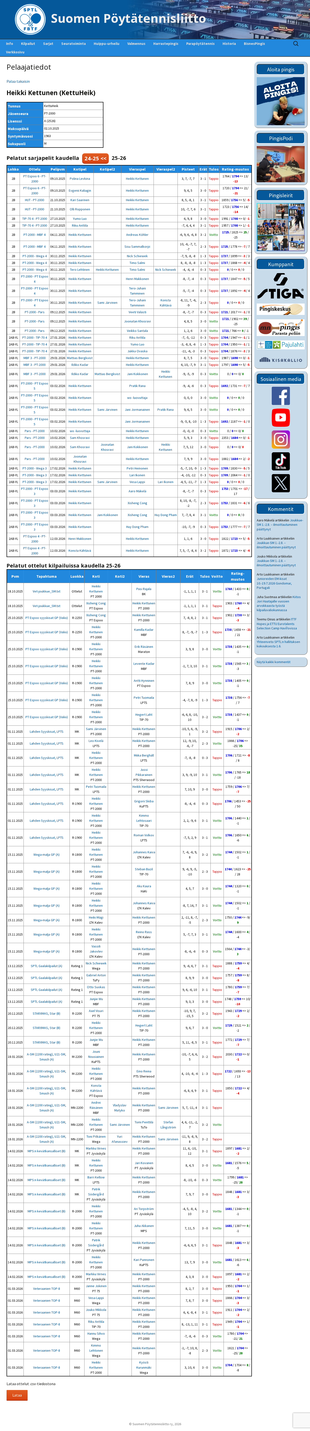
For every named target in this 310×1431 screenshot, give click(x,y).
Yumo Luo (80, 218)
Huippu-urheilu (106, 43)
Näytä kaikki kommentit (273, 662)
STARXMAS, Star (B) (46, 1013)
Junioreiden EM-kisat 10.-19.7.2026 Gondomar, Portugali (274, 583)
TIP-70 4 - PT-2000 (34, 218)
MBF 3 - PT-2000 (34, 358)
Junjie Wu (96, 999)
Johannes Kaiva (144, 852)
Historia (229, 43)
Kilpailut (28, 43)
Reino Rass (144, 932)
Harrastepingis (165, 43)
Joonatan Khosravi (137, 321)
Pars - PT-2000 (35, 431)
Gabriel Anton (96, 975)
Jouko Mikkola (96, 1310)
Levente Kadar (144, 663)
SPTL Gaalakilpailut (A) (46, 966)
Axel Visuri (96, 1011)
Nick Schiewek (137, 256)
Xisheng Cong (137, 503)
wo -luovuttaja (137, 397)
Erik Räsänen (144, 646)
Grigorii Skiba (144, 801)
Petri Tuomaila (144, 697)
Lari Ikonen (137, 475)
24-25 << (95, 158)
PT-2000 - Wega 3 (35, 468)
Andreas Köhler (137, 234)
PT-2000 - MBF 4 (34, 234)
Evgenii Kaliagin (80, 190)
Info (9, 43)
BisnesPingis (254, 43)
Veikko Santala (137, 331)
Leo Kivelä (96, 741)
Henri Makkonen (137, 279)
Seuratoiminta (73, 43)
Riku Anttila (80, 225)
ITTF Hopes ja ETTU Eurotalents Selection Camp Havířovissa (277, 623)
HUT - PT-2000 (34, 200)
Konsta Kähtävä (80, 550)
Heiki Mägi (96, 917)
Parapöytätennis (200, 43)
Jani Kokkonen (137, 374)
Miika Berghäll (144, 755)
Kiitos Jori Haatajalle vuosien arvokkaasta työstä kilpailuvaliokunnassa (279, 603)
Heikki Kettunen (137, 178)
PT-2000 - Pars (35, 312)
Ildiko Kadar (79, 364)
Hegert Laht (143, 714)
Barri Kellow (96, 1177)
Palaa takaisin (18, 81)
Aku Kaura (144, 886)
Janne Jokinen (96, 1286)
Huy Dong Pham (166, 515)
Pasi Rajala (143, 589)
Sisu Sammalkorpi (137, 246)
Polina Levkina (80, 178)
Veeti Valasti (137, 312)
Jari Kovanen (144, 1163)
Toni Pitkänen (96, 1136)
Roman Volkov (144, 835)
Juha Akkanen (144, 1226)
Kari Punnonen (144, 1260)
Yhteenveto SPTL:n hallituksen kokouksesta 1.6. (278, 644)
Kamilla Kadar (144, 629)
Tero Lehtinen (80, 269)
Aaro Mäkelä (137, 491)
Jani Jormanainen (137, 409)
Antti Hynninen (144, 680)
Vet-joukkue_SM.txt (46, 591)
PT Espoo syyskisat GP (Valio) (46, 618)
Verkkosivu (15, 52)
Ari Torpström (144, 1209)
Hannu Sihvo (96, 1333)
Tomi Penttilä (144, 1122)
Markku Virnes (96, 1148)
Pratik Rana (137, 386)
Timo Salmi (137, 263)
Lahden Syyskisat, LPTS (46, 731)
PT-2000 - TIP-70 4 (34, 337)
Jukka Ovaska (137, 351)
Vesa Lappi (137, 482)
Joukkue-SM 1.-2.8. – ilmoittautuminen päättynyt (280, 524)
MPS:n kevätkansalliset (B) (46, 1151)
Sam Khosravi (80, 438)
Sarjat (48, 43)
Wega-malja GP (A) (46, 854)
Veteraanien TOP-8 (46, 1288)
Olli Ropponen (80, 209)
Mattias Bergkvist (80, 358)
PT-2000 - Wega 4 (35, 256)
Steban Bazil (144, 869)
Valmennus (136, 43)
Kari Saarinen (79, 200)
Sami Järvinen (107, 302)
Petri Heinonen (137, 468)
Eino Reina (144, 1071)
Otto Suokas (96, 987)
